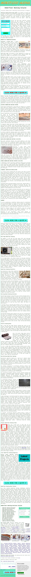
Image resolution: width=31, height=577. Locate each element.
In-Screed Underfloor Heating (10, 543)
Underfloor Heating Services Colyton (11, 505)
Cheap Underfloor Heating (24, 546)
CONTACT (25, 5)
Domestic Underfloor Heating (24, 548)
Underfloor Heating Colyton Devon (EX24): (9, 12)
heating (8, 110)
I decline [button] (22, 572)
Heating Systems (14, 546)
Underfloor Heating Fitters (24, 545)
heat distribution (21, 49)
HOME (17, 5)
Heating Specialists (5, 546)
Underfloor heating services (19, 495)
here (29, 501)
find (4, 488)
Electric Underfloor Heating (6, 553)
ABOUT (22, 5)
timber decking (16, 530)
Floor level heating (8, 46)
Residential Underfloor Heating (20, 549)
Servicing (19, 547)
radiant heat (21, 85)
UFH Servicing (9, 552)
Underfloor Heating (9, 544)
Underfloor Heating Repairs (19, 544)
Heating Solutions (4, 547)
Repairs (19, 543)
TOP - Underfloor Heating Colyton (7, 561)
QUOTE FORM (24, 447)
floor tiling (3, 528)
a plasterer (12, 529)
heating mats (7, 113)
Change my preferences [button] (21, 574)
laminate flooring (16, 528)
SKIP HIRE (3, 527)
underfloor (22, 96)
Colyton (24, 223)
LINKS (19, 5)
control (14, 60)
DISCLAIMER (28, 5)
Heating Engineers (13, 545)
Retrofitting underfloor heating (7, 358)
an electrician (14, 531)
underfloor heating (22, 30)
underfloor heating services (7, 229)
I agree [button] (19, 572)
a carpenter (22, 529)
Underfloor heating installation (7, 223)
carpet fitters (4, 530)
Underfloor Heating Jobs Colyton (7, 556)
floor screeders (16, 526)
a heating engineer (15, 527)
